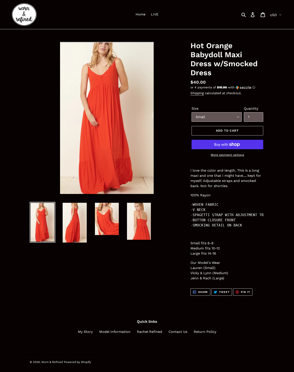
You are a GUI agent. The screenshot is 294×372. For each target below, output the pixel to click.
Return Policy (205, 332)
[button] (227, 87)
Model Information (114, 332)
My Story (85, 332)
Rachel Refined (149, 332)
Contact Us (178, 332)
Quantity (251, 108)
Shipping (197, 93)
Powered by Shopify (77, 362)
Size (195, 108)
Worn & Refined (52, 362)
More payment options (227, 155)
